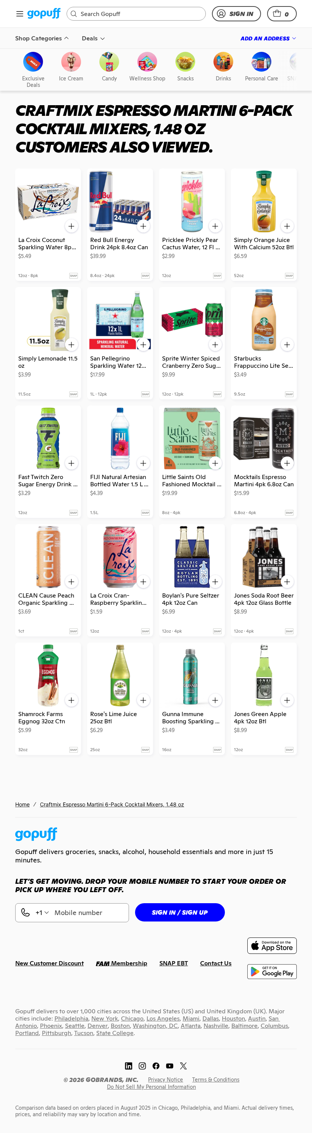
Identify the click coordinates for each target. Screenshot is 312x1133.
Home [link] (22, 804)
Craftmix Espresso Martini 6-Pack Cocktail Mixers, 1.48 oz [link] (112, 804)
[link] (43, 14)
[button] (282, 13)
